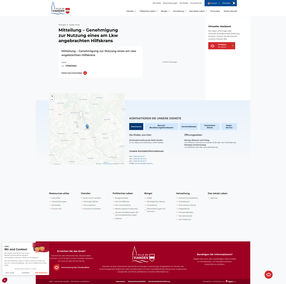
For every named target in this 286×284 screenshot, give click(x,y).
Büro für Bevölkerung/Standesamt (161, 126)
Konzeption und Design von (220, 281)
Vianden (130, 11)
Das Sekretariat (185, 216)
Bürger (164, 11)
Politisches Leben (148, 11)
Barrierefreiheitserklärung (159, 281)
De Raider (184, 3)
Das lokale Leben (197, 11)
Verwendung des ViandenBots (75, 267)
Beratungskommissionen (126, 209)
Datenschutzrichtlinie (137, 281)
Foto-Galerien (89, 205)
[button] (214, 3)
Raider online (74, 25)
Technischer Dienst (209, 126)
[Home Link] (143, 254)
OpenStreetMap (107, 164)
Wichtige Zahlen (90, 202)
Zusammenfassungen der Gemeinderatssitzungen (126, 213)
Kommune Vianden (92, 198)
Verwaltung (178, 11)
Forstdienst (152, 205)
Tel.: (137, 156)
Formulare (215, 11)
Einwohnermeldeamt (188, 198)
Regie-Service (229, 126)
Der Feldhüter (185, 219)
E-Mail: (141, 163)
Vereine (213, 198)
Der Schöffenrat (122, 202)
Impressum (120, 281)
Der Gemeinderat (123, 205)
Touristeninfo (196, 3)
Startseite (62, 25)
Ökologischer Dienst (156, 202)
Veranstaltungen (170, 3)
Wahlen (118, 218)
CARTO (122, 164)
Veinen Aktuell (230, 11)
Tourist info (57, 209)
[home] (56, 11)
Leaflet (99, 164)
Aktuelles (157, 3)
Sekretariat (136, 127)
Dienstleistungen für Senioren (156, 210)
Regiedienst (184, 209)
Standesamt (184, 202)
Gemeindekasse (189, 127)
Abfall (149, 198)
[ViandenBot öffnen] (269, 275)
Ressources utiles (59, 193)
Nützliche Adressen (92, 209)
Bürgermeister (121, 198)
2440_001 (100, 61)
